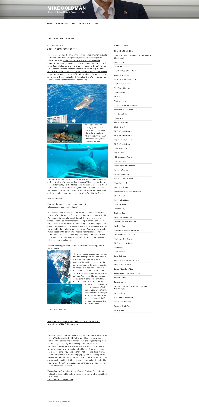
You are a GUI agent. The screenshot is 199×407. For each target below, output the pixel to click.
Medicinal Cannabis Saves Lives (126, 178)
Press (49, 23)
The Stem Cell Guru (121, 161)
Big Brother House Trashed (124, 243)
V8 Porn (117, 97)
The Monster (119, 118)
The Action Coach (120, 183)
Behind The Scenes (121, 122)
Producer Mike (84, 23)
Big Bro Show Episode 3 (123, 135)
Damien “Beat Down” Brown (124, 269)
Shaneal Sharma (120, 278)
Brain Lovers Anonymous (123, 302)
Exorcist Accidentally (121, 174)
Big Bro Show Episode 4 (123, 131)
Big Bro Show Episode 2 (123, 140)
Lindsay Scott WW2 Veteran (124, 166)
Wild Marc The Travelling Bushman (127, 260)
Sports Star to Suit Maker (123, 110)
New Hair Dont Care (121, 200)
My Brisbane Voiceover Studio (125, 79)
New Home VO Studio (122, 62)
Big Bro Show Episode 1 (122, 144)
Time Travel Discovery (122, 88)
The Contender (119, 92)
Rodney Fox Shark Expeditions (60, 379)
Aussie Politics (119, 293)
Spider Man (118, 247)
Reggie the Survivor (121, 170)
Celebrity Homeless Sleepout (124, 234)
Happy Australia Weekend (123, 297)
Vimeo (78, 324)
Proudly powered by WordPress (58, 402)
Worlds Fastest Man (121, 75)
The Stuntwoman (120, 101)
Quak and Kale (119, 213)
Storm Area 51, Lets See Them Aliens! (128, 191)
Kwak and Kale (119, 226)
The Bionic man (120, 204)
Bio (73, 23)
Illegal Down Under (121, 187)
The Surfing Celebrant (122, 84)
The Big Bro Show (120, 148)
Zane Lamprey (119, 209)
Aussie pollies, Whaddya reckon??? (127, 273)
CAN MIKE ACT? (120, 67)
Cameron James (120, 282)
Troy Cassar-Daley (120, 114)
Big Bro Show (119, 153)
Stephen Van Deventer (122, 265)
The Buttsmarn (119, 252)
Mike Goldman (66, 8)
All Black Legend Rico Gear (124, 157)
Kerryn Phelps (119, 310)
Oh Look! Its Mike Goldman (124, 51)
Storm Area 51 (119, 196)
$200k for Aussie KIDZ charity (125, 71)
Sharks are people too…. (63, 49)
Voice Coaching (62, 23)
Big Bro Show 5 (119, 127)
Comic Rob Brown (120, 256)
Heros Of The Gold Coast (123, 217)
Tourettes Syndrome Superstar (125, 105)
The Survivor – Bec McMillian (125, 222)
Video (97, 23)
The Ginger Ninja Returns (123, 239)
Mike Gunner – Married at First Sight (127, 230)
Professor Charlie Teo (122, 306)
